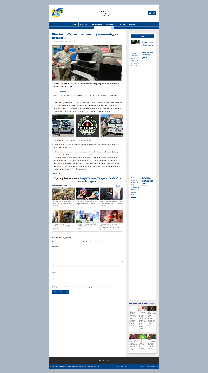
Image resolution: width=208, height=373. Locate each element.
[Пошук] (112, 28)
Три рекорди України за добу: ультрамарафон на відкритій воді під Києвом (147, 180)
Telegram (102, 178)
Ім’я (53, 265)
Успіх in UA (68, 86)
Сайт (53, 279)
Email (54, 272)
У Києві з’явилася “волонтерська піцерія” (77, 140)
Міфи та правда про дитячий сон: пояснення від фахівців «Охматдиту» (147, 56)
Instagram (91, 181)
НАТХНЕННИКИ (71, 42)
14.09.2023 (55, 42)
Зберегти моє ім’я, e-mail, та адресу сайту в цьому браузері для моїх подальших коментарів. (84, 287)
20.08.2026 (144, 49)
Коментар (55, 246)
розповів (63, 91)
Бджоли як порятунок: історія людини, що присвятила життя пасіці (147, 44)
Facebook (114, 178)
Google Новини (87, 178)
